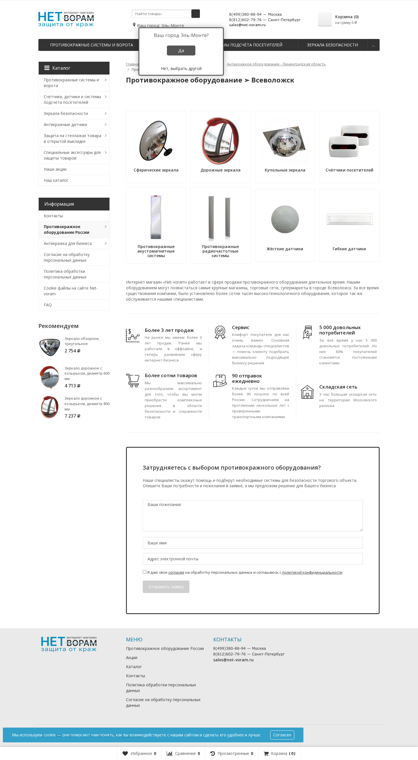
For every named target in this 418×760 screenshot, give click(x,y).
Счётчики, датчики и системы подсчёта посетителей (72, 99)
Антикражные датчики (65, 124)
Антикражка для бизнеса (68, 243)
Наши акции (55, 169)
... (373, 45)
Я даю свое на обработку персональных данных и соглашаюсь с (244, 572)
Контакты (53, 215)
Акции (131, 657)
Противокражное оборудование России (66, 229)
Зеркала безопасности (332, 45)
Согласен (282, 735)
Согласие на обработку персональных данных (67, 257)
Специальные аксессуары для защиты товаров (72, 155)
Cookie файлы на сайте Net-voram (71, 290)
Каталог (61, 68)
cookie (50, 735)
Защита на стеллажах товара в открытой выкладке (72, 138)
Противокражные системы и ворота (91, 45)
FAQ (48, 304)
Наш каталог (56, 180)
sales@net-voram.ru (247, 24)
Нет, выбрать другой (181, 68)
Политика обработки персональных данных (65, 274)
